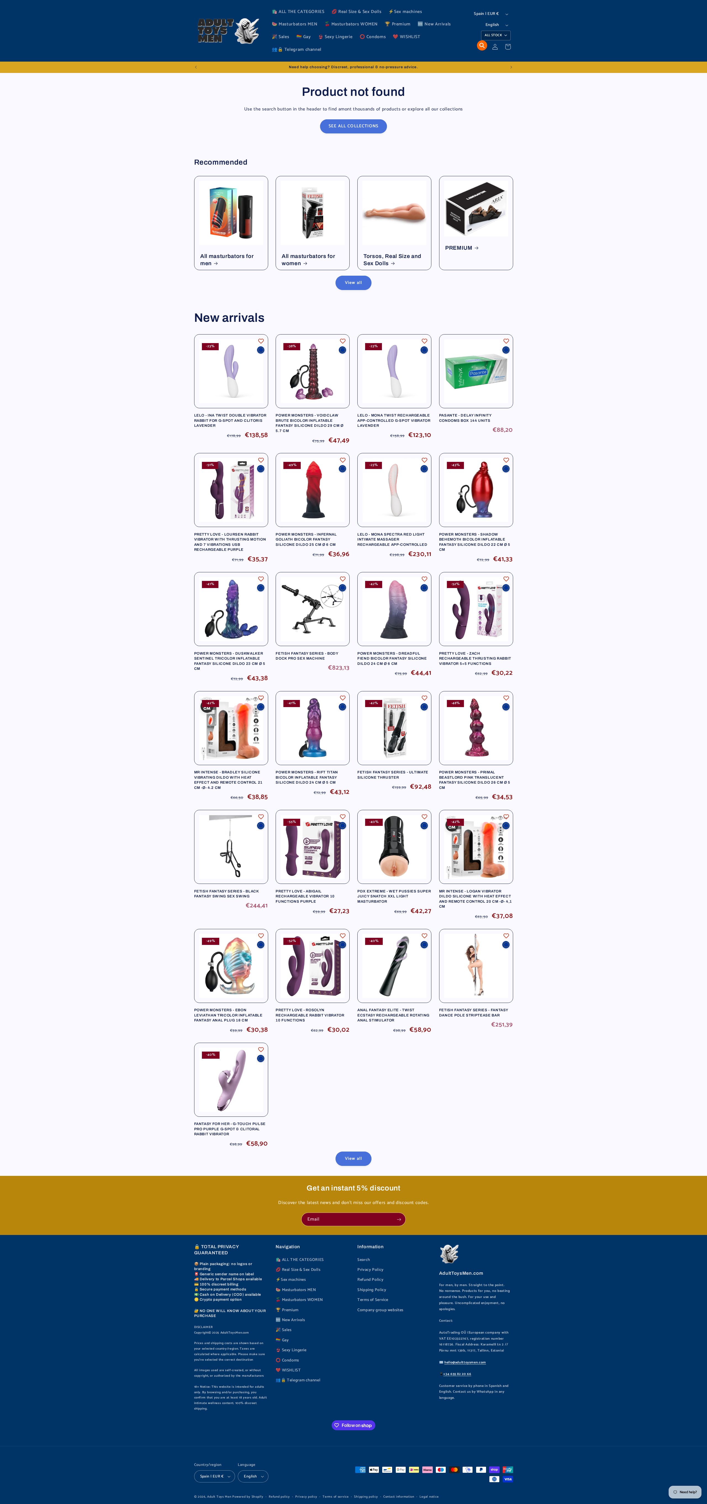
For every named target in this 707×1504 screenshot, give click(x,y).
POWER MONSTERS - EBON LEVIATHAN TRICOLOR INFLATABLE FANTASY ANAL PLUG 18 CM (228, 1015)
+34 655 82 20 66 (457, 1374)
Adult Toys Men (219, 1496)
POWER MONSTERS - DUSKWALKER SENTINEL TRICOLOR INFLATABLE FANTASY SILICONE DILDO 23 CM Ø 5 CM (229, 661)
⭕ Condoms (287, 1360)
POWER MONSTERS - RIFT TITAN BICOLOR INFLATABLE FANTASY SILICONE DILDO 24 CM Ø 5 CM (307, 777)
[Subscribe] (399, 1219)
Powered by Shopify (247, 1496)
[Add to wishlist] (261, 341)
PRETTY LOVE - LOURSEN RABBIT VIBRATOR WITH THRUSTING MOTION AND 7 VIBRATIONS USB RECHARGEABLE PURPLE (230, 542)
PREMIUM (459, 248)
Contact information (398, 1496)
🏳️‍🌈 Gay (282, 1340)
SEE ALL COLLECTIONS (353, 126)
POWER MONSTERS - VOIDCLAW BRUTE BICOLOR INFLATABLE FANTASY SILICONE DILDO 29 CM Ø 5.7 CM (310, 423)
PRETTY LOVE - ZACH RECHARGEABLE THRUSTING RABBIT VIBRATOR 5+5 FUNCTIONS (475, 658)
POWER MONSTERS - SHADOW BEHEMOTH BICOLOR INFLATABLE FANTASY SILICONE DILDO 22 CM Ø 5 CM (474, 542)
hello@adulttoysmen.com (465, 1362)
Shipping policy (366, 1496)
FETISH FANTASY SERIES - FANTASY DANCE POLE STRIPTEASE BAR (473, 1012)
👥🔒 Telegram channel (298, 1380)
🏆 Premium (287, 1310)
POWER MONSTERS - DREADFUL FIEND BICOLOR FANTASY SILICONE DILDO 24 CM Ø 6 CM (392, 658)
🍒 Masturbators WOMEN (299, 1300)
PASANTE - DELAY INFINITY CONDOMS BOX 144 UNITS (465, 417)
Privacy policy (306, 1496)
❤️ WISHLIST (288, 1370)
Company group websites (380, 1310)
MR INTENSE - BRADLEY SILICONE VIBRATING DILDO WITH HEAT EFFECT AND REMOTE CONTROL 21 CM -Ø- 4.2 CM (228, 779)
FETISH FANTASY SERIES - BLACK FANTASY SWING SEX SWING (226, 893)
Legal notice (429, 1496)
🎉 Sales (283, 1330)
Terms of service (336, 1496)
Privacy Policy (370, 1269)
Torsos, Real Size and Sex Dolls (392, 259)
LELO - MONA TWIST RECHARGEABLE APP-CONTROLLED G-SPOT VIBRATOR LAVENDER (394, 420)
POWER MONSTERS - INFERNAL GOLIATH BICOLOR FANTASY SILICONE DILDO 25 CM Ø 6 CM (306, 539)
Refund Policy (370, 1279)
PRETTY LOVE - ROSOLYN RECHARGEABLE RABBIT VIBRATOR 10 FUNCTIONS (310, 1015)
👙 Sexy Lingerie (291, 1350)
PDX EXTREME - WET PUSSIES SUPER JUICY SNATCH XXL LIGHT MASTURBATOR (394, 896)
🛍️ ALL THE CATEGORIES (300, 1260)
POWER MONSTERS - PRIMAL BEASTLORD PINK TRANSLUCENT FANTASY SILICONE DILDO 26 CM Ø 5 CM (474, 779)
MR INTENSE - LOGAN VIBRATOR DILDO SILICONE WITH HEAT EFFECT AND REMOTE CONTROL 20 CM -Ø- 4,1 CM (475, 898)
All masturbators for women (308, 259)
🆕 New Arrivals (290, 1320)
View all (353, 282)
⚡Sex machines (291, 1279)
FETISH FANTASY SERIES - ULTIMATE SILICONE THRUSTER (392, 774)
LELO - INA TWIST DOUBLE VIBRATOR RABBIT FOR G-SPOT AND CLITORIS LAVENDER (230, 420)
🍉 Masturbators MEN (296, 1290)
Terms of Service (372, 1300)
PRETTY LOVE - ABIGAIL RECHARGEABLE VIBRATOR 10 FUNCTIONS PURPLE (305, 896)
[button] (482, 45)
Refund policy (279, 1496)
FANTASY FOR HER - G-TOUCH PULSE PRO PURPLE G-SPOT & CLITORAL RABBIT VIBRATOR (230, 1129)
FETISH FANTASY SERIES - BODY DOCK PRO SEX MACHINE (307, 655)
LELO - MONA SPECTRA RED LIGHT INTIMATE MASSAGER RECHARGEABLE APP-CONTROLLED (392, 539)
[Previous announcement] (196, 67)
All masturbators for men (227, 259)
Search (363, 1260)
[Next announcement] (511, 67)
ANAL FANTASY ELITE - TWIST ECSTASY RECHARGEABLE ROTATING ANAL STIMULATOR (393, 1015)
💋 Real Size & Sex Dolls (298, 1269)
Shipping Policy (371, 1290)
